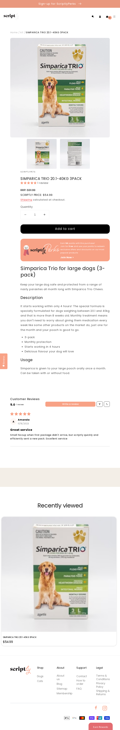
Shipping (26, 199)
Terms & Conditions (103, 677)
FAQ (78, 688)
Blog (59, 684)
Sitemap (62, 688)
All (21, 32)
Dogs (40, 676)
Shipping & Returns (102, 692)
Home (14, 32)
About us (60, 677)
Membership (64, 693)
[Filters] (100, 404)
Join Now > (67, 257)
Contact (81, 676)
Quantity (26, 207)
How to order (80, 682)
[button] (92, 16)
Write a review (70, 404)
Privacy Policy (100, 685)
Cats (40, 681)
